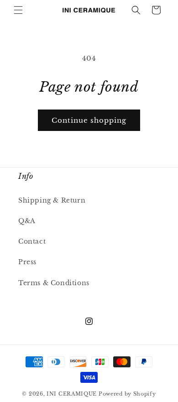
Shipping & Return (51, 200)
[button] (18, 10)
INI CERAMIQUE (72, 394)
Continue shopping (89, 120)
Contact (32, 241)
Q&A (27, 221)
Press (27, 262)
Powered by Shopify (127, 394)
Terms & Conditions (53, 283)
